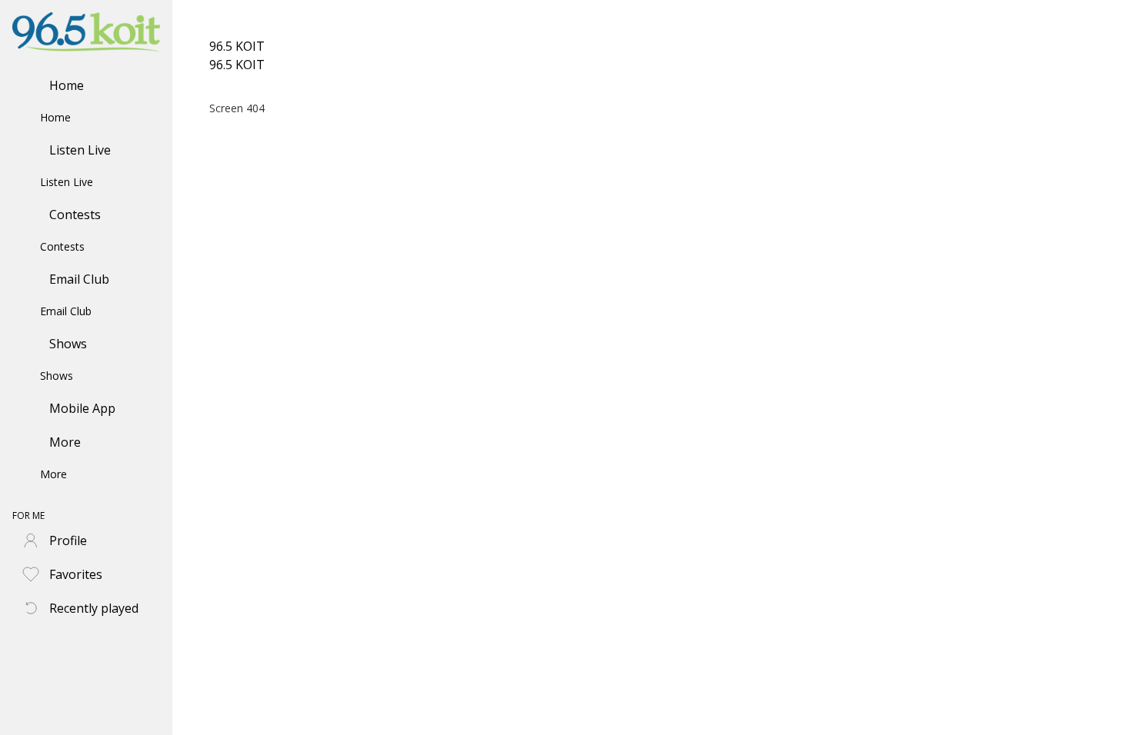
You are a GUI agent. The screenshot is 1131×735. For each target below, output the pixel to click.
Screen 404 (237, 108)
